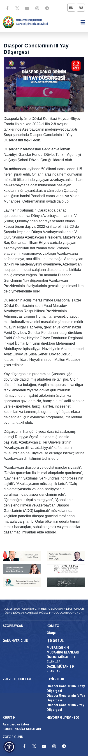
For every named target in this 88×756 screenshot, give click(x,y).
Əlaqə (51, 633)
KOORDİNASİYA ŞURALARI (22, 729)
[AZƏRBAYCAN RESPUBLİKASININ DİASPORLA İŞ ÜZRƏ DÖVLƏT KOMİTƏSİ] (8, 22)
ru (81, 7)
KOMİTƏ (53, 626)
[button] (9, 747)
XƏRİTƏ (9, 717)
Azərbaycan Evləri (16, 724)
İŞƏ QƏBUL (55, 640)
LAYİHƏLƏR (55, 679)
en (71, 7)
